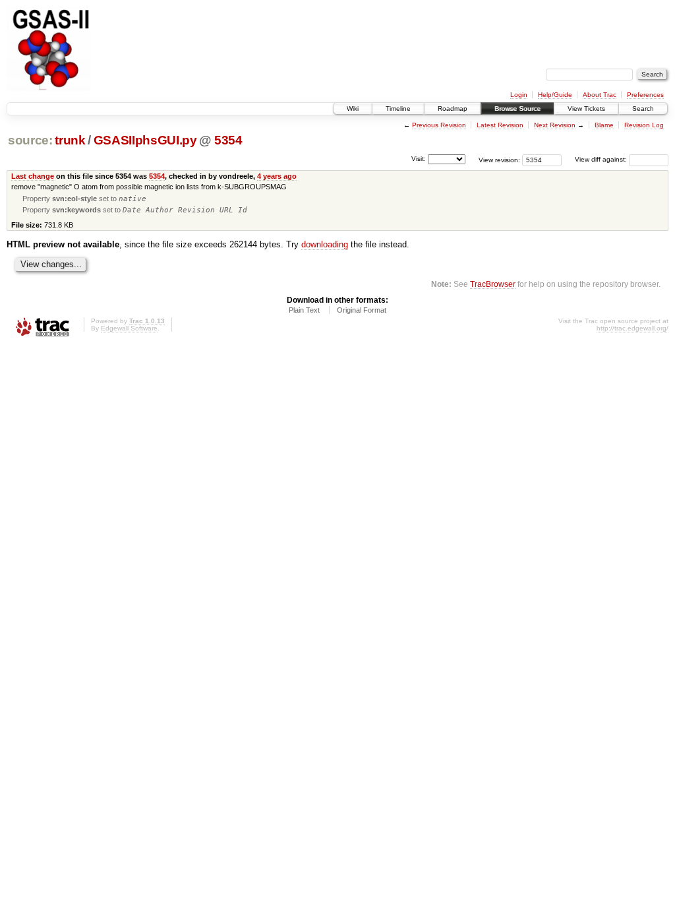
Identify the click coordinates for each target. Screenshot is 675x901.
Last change (32, 176)
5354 (228, 140)
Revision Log (644, 125)
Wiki (353, 108)
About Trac (599, 94)
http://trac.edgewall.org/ (632, 328)
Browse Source (517, 108)
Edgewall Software (129, 328)
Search (643, 108)
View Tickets (586, 108)
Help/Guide (555, 94)
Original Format (361, 310)
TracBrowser (492, 284)
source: (30, 140)
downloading (324, 244)
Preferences (645, 94)
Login (518, 94)
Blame (604, 125)
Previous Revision (439, 125)
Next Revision (554, 125)
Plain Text (304, 310)
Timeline (398, 108)
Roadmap (452, 108)
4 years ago (277, 176)
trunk (70, 140)
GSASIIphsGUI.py (145, 140)
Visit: (418, 158)
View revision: (499, 159)
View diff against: (602, 159)
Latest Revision (500, 125)
